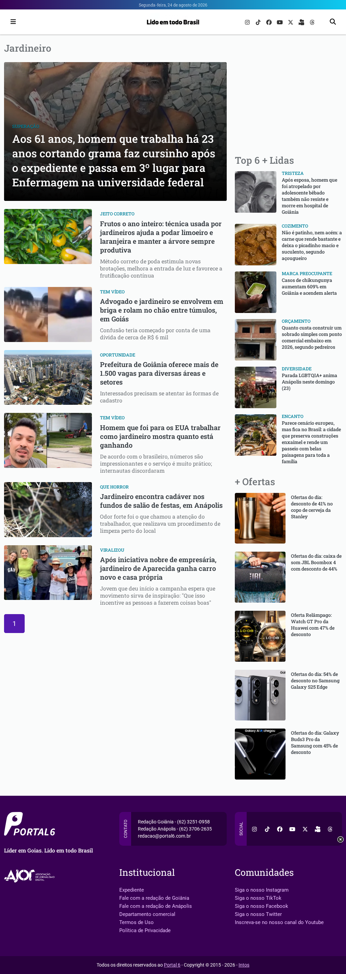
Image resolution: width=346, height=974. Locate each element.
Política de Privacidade (145, 930)
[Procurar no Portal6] (333, 22)
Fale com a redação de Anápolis (155, 906)
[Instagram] (248, 22)
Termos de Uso (136, 922)
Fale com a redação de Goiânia (154, 898)
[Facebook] (270, 22)
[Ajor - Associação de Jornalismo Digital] (30, 876)
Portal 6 (172, 965)
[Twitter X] (291, 22)
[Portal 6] (173, 21)
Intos (244, 965)
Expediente (131, 890)
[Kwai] (302, 22)
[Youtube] (280, 22)
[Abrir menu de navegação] (11, 22)
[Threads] (312, 22)
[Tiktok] (259, 22)
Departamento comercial (147, 914)
